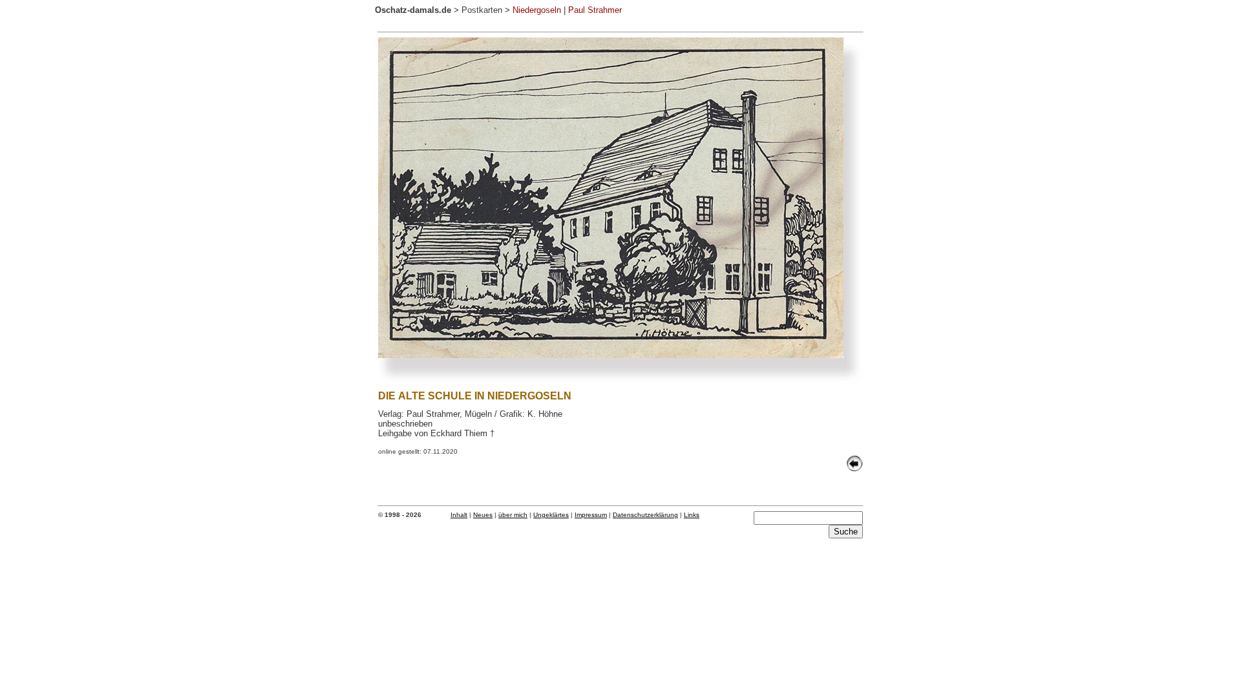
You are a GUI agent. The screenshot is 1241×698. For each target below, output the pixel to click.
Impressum (591, 514)
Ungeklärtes (551, 514)
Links (691, 514)
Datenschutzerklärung (645, 514)
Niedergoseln (537, 10)
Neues (483, 514)
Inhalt (459, 514)
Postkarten (481, 10)
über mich (512, 514)
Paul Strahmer (595, 10)
